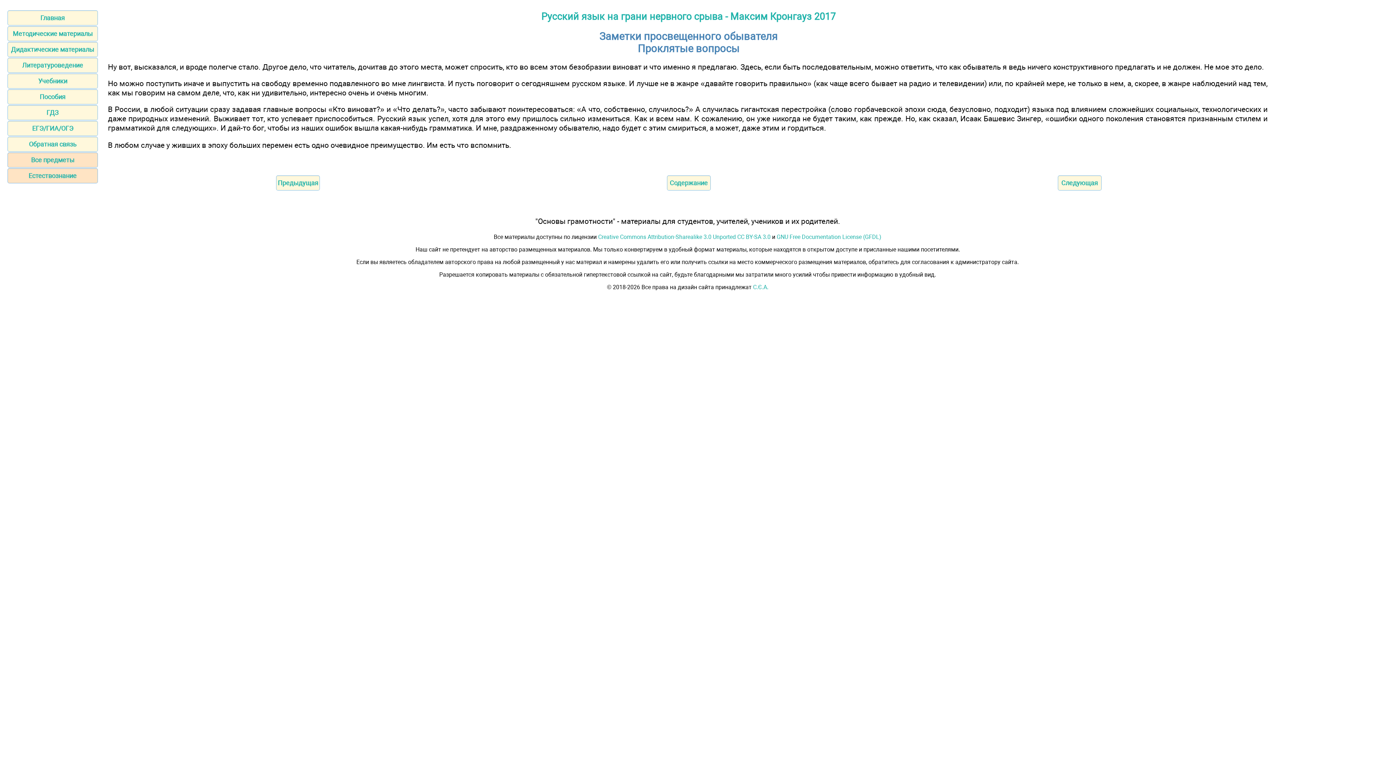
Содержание (689, 183)
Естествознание (53, 175)
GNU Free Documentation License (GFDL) (829, 237)
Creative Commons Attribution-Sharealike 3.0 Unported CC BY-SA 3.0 (684, 237)
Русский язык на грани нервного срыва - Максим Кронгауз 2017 (688, 16)
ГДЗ (53, 112)
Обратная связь (53, 144)
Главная (53, 18)
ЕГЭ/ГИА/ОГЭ (53, 128)
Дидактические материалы (52, 49)
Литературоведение (52, 65)
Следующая (1079, 183)
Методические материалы (53, 33)
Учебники (52, 81)
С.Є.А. (760, 287)
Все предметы (53, 160)
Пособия (53, 96)
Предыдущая (298, 183)
